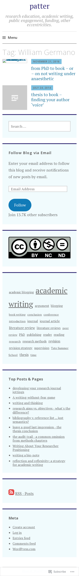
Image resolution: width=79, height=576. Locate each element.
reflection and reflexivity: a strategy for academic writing (39, 463)
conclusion (34, 314)
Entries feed (21, 538)
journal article (50, 321)
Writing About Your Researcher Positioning (36, 448)
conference (51, 314)
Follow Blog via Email (30, 152)
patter (39, 6)
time (33, 355)
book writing (17, 314)
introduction (17, 321)
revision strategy (20, 348)
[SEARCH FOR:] (39, 126)
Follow (20, 204)
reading (59, 335)
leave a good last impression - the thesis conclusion (37, 429)
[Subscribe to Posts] (11, 493)
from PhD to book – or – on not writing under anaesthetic (53, 73)
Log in (17, 532)
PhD (22, 335)
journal (32, 321)
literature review (22, 327)
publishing (34, 335)
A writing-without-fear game (34, 397)
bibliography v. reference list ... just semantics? (38, 420)
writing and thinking (28, 403)
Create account (24, 527)
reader (47, 335)
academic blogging (21, 292)
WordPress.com (24, 549)
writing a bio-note (26, 455)
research (15, 341)
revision (54, 341)
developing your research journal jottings (37, 390)
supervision (41, 348)
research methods (34, 341)
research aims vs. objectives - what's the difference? (41, 410)
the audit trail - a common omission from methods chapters (39, 438)
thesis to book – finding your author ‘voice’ (50, 99)
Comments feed (24, 543)
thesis (24, 354)
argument (42, 306)
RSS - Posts (24, 493)
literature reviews (49, 328)
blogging (57, 306)
